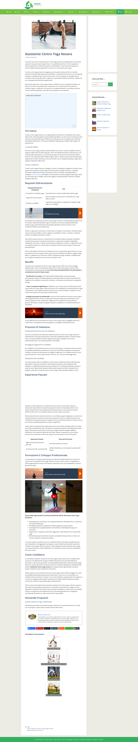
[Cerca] (110, 84)
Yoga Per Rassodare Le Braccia (35, 730)
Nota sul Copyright (67, 739)
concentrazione (36, 174)
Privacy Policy (48, 739)
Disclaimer (89, 739)
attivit (51, 64)
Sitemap (101, 739)
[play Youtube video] (53, 496)
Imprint (95, 739)
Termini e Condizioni (79, 739)
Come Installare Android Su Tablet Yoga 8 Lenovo (40, 728)
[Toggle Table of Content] (73, 125)
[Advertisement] (85, 4)
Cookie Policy (57, 739)
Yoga (28, 727)
